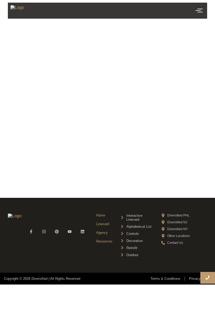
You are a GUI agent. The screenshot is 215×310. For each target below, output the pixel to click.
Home (100, 215)
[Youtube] (70, 232)
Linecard (102, 224)
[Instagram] (44, 232)
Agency (102, 233)
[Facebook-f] (31, 232)
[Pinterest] (57, 232)
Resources (104, 241)
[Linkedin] (82, 232)
